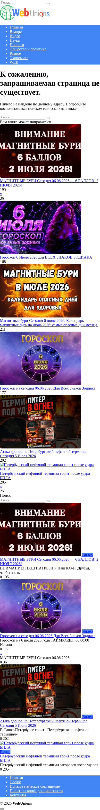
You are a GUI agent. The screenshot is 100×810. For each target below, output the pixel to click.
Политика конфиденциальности (36, 791)
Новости (17, 45)
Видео (15, 36)
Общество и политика (28, 49)
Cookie (15, 782)
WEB (14, 62)
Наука (15, 40)
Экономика (19, 58)
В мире (16, 31)
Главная (16, 27)
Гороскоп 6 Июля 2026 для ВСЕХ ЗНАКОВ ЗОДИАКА (46, 257)
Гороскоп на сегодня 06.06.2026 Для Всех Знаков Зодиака (47, 388)
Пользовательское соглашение (35, 786)
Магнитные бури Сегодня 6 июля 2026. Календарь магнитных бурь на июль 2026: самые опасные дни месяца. (49, 322)
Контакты (18, 795)
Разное (15, 53)
